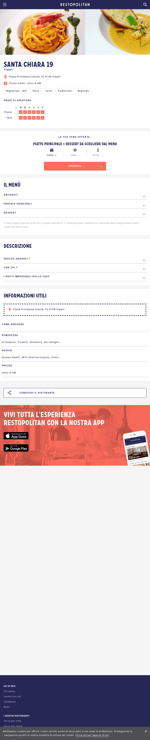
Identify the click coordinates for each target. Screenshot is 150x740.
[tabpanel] (42, 32)
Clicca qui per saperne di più (92, 735)
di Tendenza (9, 342)
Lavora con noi (12, 696)
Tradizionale (65, 91)
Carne (48, 91)
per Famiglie (51, 342)
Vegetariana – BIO (16, 91)
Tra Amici (22, 342)
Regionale (83, 91)
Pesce (35, 91)
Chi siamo (9, 691)
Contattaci (10, 702)
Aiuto (7, 707)
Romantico (36, 342)
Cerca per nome (13, 726)
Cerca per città (12, 721)
